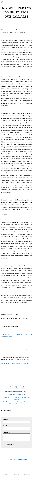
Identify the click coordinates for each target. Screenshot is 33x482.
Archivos (16, 474)
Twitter (16, 386)
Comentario (6, 432)
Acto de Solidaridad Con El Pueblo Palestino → (24, 458)
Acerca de (5, 474)
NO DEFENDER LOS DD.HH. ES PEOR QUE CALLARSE (16, 12)
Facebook (10, 386)
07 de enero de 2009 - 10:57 (10, 20)
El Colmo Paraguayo (25, 20)
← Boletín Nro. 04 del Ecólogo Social (10, 458)
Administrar (27, 474)
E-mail (9, 426)
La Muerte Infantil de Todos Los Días (16, 394)
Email (22, 386)
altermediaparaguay (12, 2)
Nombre (5, 419)
